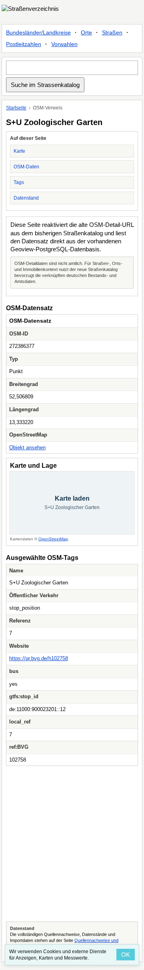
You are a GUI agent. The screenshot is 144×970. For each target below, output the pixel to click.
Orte (86, 32)
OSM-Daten (26, 167)
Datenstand (26, 198)
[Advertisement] (72, 844)
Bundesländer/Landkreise (38, 32)
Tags (19, 182)
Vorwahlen (64, 44)
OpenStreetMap (53, 539)
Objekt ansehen (27, 448)
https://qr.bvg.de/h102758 (38, 658)
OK (125, 954)
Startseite (16, 108)
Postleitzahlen (23, 44)
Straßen (112, 32)
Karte (19, 151)
